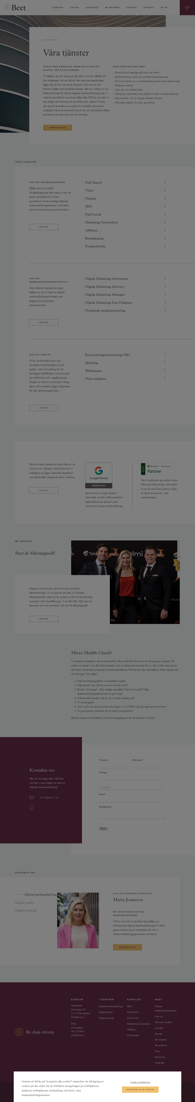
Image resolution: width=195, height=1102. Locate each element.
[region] (97, 1086)
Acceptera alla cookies (140, 1089)
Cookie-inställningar (140, 1082)
